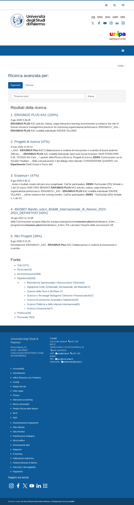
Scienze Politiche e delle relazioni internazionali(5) (53, 304)
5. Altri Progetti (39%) (26, 236)
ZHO (107, 17)
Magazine (17, 449)
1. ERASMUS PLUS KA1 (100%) (34, 115)
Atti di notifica (19, 440)
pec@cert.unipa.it (65, 359)
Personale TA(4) (25, 317)
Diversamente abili (21, 445)
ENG (100, 17)
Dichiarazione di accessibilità (63, 501)
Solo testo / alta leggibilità (24, 467)
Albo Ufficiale (19, 427)
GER (115, 17)
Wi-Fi (15, 413)
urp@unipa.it (63, 353)
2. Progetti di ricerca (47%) (30, 141)
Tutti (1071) (23, 265)
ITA (93, 17)
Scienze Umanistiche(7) (40, 308)
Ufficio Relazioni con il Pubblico (27, 378)
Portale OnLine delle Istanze (25, 409)
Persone (29, 85)
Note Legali (18, 391)
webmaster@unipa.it (73, 362)
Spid (15, 417)
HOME (121, 66)
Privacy (16, 395)
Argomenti (15, 85)
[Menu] (123, 50)
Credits (16, 382)
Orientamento (19, 373)
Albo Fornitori (19, 432)
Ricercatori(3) (24, 269)
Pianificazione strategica (24, 436)
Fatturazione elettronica (23, 458)
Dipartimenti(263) (26, 278)
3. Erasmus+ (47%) (25, 175)
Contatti (53, 338)
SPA (122, 17)
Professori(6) (24, 312)
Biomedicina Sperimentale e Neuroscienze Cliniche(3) (55, 282)
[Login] (123, 5)
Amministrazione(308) (29, 274)
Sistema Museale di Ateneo (25, 463)
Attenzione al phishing (23, 400)
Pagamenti (18, 471)
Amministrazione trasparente (25, 423)
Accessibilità (18, 369)
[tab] (15, 85)
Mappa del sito (19, 386)
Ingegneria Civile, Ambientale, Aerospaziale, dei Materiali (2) (58, 286)
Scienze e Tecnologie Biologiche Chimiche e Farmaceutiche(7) (60, 295)
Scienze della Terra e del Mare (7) (45, 291)
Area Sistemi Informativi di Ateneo (37, 501)
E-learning (17, 454)
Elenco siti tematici (21, 404)
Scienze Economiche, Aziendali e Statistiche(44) (52, 299)
